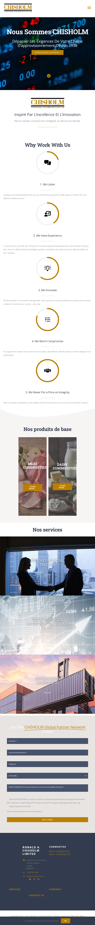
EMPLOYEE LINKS (77, 916)
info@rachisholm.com (34, 876)
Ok (65, 921)
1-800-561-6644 (32, 872)
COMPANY (55, 889)
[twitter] (38, 13)
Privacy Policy (18, 811)
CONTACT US (36, 895)
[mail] (42, 13)
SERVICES (14, 889)
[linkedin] (34, 13)
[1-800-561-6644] (47, 13)
